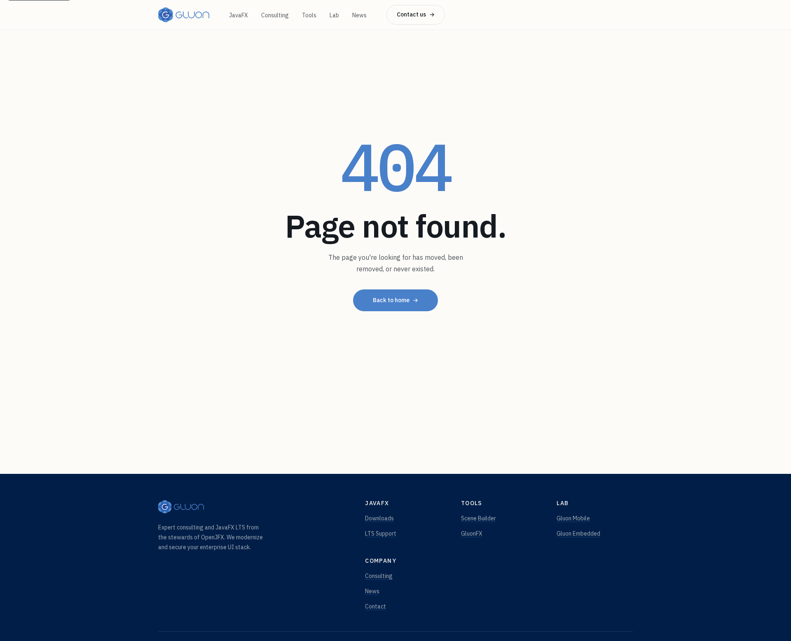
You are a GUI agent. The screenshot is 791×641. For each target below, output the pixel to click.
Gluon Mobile (573, 518)
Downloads (379, 518)
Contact (375, 606)
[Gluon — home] (183, 14)
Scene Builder (478, 518)
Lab (334, 15)
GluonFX (471, 533)
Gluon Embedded (578, 533)
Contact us (416, 14)
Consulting (275, 15)
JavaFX (238, 15)
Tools (309, 15)
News (359, 15)
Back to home (395, 300)
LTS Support (380, 533)
